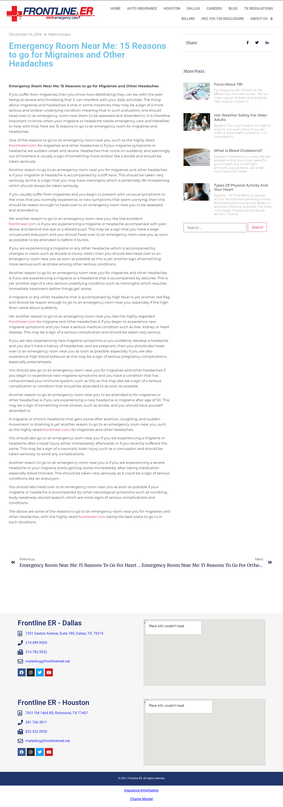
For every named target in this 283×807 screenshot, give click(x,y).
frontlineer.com (22, 145)
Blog (233, 8)
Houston (172, 8)
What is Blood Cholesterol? (238, 150)
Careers (214, 8)
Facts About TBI (228, 84)
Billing (188, 19)
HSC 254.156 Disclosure (222, 19)
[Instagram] (31, 672)
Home (115, 8)
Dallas (193, 8)
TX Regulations (258, 8)
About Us (259, 19)
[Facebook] (22, 672)
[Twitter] (40, 672)
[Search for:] (215, 227)
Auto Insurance (142, 8)
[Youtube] (49, 672)
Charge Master (141, 799)
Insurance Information (141, 790)
